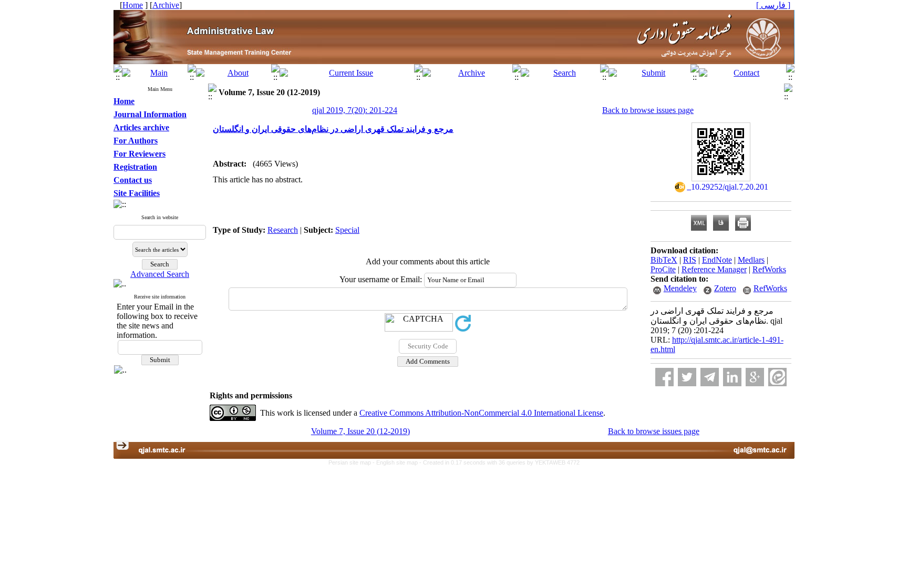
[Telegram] (709, 377)
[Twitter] (687, 377)
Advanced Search (159, 274)
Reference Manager (714, 269)
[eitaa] (777, 377)
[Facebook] (664, 377)
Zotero (725, 288)
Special (347, 229)
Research (282, 229)
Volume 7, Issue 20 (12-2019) (360, 431)
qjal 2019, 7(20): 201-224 (354, 110)
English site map (397, 462)
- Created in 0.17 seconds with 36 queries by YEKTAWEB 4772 (499, 462)
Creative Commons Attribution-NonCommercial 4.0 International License (481, 412)
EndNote (717, 259)
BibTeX (664, 259)
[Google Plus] (755, 377)
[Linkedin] (732, 377)
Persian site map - (352, 462)
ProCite (663, 269)
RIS (689, 259)
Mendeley (680, 288)
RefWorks (769, 269)
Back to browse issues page (648, 110)
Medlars (751, 259)
